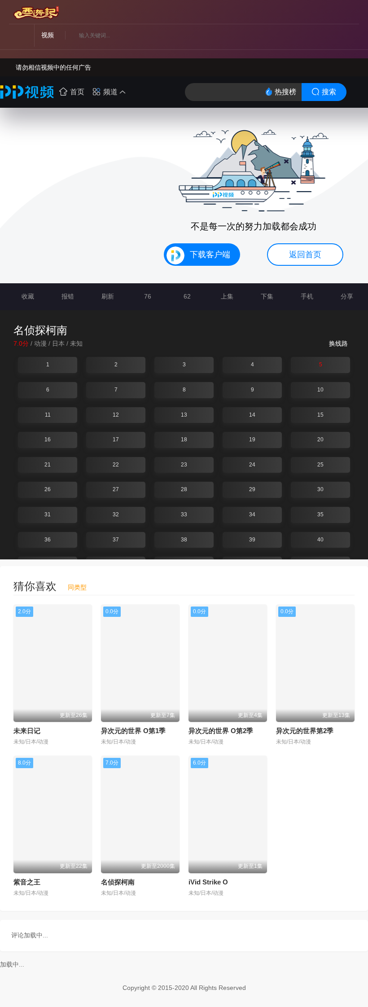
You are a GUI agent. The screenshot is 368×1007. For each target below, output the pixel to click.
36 (47, 539)
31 (47, 514)
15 (320, 415)
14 (252, 415)
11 (48, 415)
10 (320, 390)
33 (184, 514)
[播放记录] (319, 13)
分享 (346, 296)
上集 (226, 296)
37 (116, 539)
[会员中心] (352, 13)
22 (116, 465)
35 (320, 514)
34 (252, 514)
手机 (306, 296)
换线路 (339, 343)
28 (184, 489)
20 (320, 439)
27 (116, 489)
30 (320, 489)
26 (47, 489)
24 (252, 465)
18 (184, 439)
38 (184, 539)
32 (116, 514)
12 (116, 415)
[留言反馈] (336, 13)
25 (320, 465)
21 (47, 465)
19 (252, 439)
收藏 (27, 296)
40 (320, 539)
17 (116, 439)
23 (184, 465)
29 (252, 489)
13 (184, 415)
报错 (67, 296)
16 (47, 439)
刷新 (107, 296)
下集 (266, 296)
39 (252, 539)
